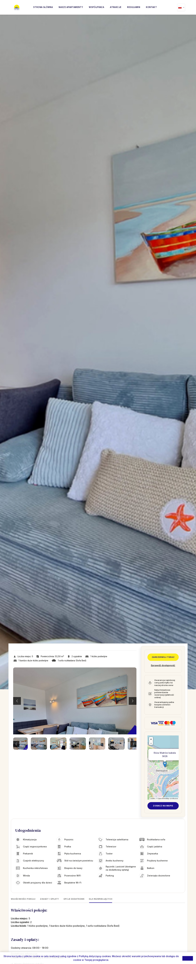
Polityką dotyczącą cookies (95, 956)
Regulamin (133, 7)
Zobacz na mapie (163, 805)
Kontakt (151, 7)
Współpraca (96, 7)
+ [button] (151, 739)
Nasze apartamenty (71, 7)
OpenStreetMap (163, 798)
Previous (17, 701)
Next (132, 701)
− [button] (151, 743)
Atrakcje (115, 7)
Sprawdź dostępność (163, 665)
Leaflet (152, 798)
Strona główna (43, 7)
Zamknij (187, 958)
